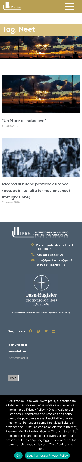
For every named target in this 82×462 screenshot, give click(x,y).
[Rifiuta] (76, 428)
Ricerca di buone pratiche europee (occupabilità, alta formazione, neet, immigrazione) (36, 191)
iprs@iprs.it (45, 260)
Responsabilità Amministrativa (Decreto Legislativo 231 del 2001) (41, 313)
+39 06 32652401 (50, 255)
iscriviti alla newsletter (17, 348)
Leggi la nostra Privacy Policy (47, 455)
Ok (18, 455)
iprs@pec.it (64, 260)
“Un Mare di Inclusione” (24, 121)
